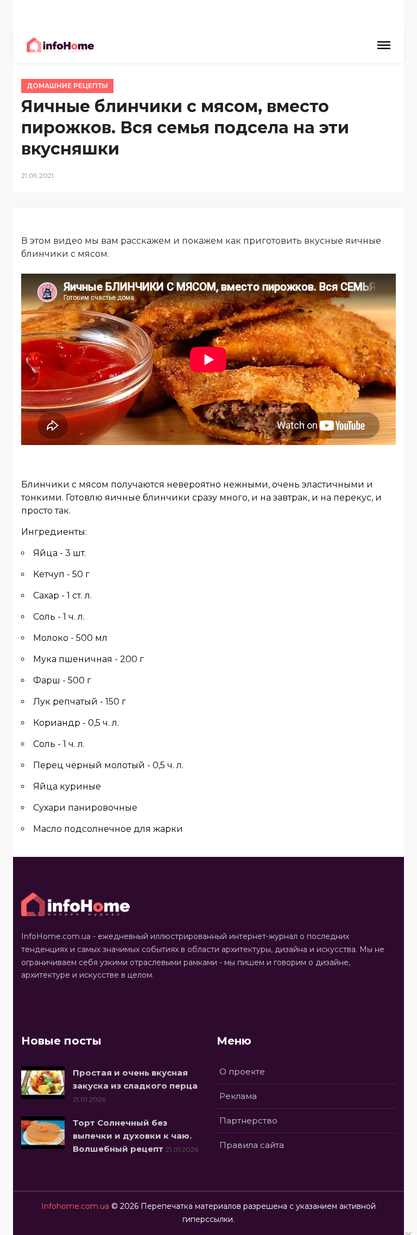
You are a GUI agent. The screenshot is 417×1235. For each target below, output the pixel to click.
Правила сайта (251, 1145)
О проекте (242, 1071)
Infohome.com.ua (75, 1206)
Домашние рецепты (67, 86)
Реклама (238, 1096)
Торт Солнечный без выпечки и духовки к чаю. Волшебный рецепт (132, 1135)
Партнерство (248, 1120)
